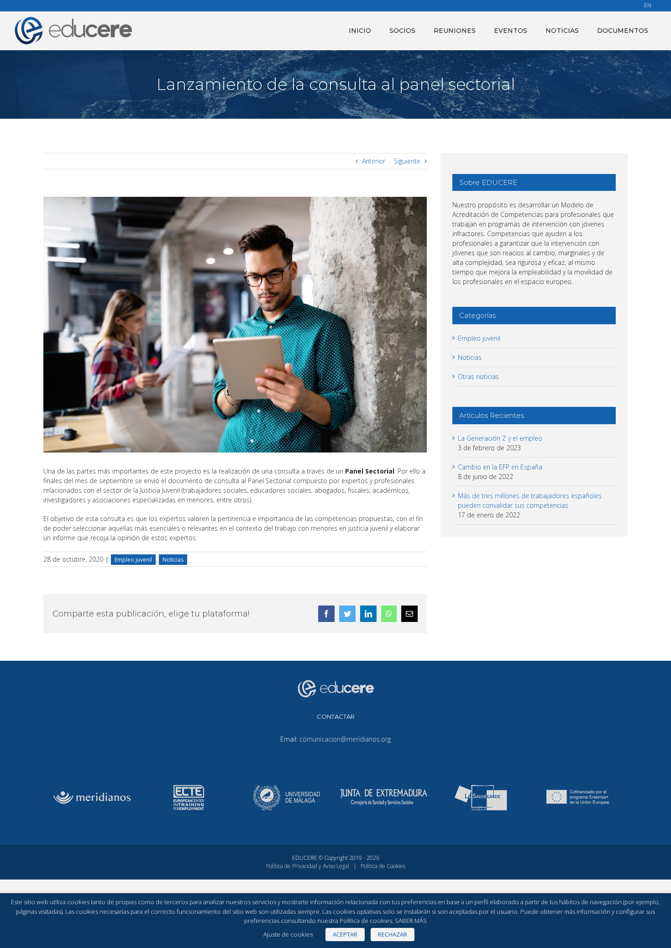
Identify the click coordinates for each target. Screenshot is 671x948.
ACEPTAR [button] (345, 934)
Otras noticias (478, 376)
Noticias (173, 560)
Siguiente (407, 161)
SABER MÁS (411, 920)
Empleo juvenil (133, 560)
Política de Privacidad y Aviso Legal (307, 866)
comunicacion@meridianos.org (345, 739)
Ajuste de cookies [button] (288, 934)
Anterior (373, 161)
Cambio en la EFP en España (500, 467)
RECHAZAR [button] (392, 934)
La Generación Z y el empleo (500, 438)
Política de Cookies (383, 866)
